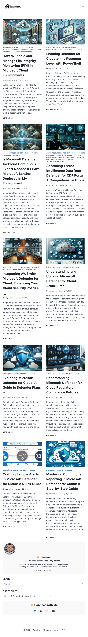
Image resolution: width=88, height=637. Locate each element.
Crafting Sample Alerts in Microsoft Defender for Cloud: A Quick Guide (22, 479)
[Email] (53, 611)
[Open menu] (83, 6)
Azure (5, 47)
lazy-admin (9, 80)
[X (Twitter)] (41, 611)
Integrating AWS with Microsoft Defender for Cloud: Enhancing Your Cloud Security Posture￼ (21, 283)
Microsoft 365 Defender (13, 153)
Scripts (79, 50)
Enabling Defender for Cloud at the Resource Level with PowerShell (63, 58)
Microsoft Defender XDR (22, 52)
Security (16, 155)
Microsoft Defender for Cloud (59, 155)
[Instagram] (47, 611)
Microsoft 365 (78, 153)
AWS (4, 267)
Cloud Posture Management (58, 153)
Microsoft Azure (16, 47)
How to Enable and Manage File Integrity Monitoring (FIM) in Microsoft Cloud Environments (19, 65)
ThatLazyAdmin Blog (55, 161)
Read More (9, 118)
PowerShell (70, 50)
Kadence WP (59, 630)
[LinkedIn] (35, 611)
